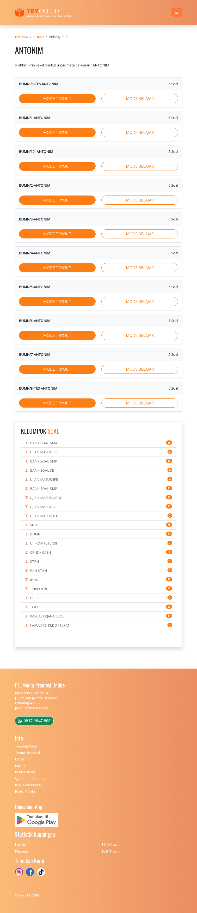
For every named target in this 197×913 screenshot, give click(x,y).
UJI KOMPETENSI (43, 543)
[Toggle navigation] (176, 12)
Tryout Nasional (27, 752)
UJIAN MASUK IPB (44, 479)
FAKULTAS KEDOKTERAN (50, 625)
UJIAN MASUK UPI (44, 452)
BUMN (38, 37)
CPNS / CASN (40, 552)
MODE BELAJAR (140, 98)
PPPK (34, 598)
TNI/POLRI (38, 589)
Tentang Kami (26, 746)
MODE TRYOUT (57, 98)
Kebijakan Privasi (28, 785)
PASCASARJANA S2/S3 (47, 616)
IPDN (34, 579)
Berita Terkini (25, 791)
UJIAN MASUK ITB (44, 516)
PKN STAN (38, 570)
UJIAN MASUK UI (43, 506)
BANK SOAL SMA (43, 443)
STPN (34, 561)
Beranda (21, 37)
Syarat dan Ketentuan (32, 778)
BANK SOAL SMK (43, 461)
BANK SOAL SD (42, 470)
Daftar (20, 759)
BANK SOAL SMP (43, 488)
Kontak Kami (25, 772)
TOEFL (35, 607)
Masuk (20, 765)
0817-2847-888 (36, 720)
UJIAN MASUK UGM (45, 497)
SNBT (34, 525)
